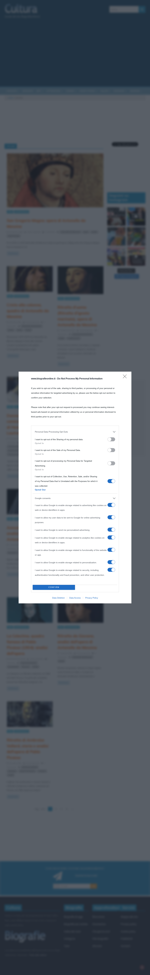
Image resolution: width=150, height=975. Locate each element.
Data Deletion (58, 598)
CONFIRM (53, 587)
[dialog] (75, 487)
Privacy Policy (91, 598)
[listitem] (75, 431)
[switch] (111, 439)
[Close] (125, 377)
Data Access (75, 598)
